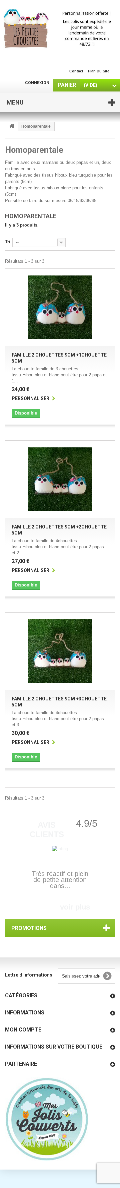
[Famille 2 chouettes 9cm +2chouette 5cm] (60, 479)
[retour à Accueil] (11, 126)
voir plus (75, 907)
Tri (7, 241)
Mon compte (23, 1029)
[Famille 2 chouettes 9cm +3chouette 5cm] (60, 651)
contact (76, 71)
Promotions (29, 928)
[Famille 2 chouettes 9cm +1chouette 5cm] (60, 307)
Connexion (37, 82)
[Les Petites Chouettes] (60, 29)
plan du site (98, 71)
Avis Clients (47, 829)
